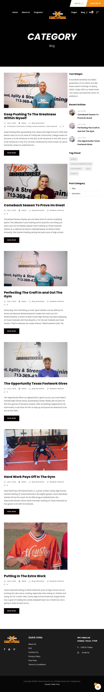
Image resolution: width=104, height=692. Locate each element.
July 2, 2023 (11, 123)
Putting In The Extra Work (25, 576)
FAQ (30, 648)
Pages (74, 12)
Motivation (40, 123)
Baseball (53, 210)
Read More (11, 153)
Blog (83, 12)
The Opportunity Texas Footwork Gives (35, 383)
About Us (26, 12)
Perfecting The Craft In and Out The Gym (33, 294)
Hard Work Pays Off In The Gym (29, 477)
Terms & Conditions (37, 664)
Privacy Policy (34, 656)
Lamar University (38, 126)
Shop (91, 12)
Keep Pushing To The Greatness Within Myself (30, 116)
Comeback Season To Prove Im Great (34, 205)
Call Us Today (86, 647)
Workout (54, 126)
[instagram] (14, 649)
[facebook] (4, 649)
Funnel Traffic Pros (52, 684)
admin (24, 123)
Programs (38, 12)
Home (15, 12)
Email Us (85, 652)
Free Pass (32, 660)
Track (48, 126)
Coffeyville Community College (19, 126)
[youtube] (9, 649)
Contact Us (33, 652)
